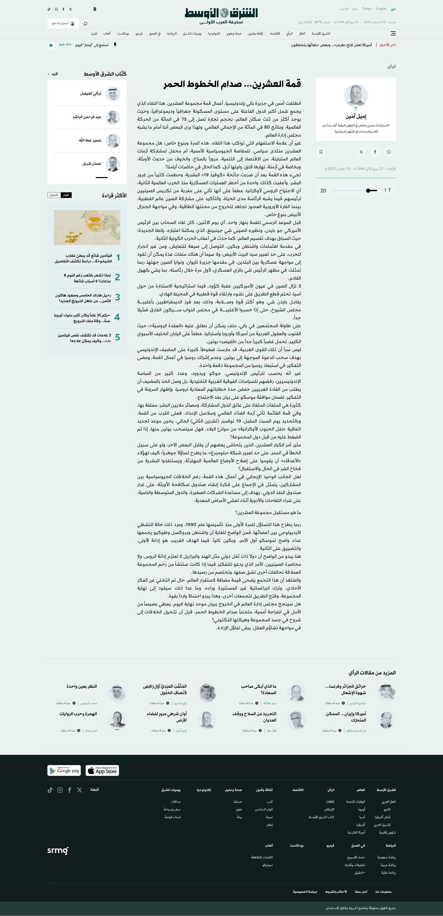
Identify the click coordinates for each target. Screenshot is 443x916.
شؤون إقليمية (387, 833)
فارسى (344, 9)
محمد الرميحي (88, 703)
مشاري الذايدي (358, 703)
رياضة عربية (388, 865)
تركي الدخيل (180, 703)
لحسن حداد (91, 731)
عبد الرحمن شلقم (356, 731)
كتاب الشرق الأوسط (321, 817)
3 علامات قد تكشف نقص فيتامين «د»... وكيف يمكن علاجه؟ (84, 338)
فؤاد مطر (271, 731)
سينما (269, 817)
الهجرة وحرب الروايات (78, 714)
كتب (270, 802)
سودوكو (268, 865)
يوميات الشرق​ (192, 34)
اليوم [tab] (66, 195)
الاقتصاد (275, 34)
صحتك (237, 802)
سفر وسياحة (172, 810)
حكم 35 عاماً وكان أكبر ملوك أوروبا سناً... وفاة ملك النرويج (82, 318)
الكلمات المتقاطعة (262, 858)
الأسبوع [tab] (54, 195)
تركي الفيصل (90, 93)
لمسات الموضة (172, 817)
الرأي (289, 34)
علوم (239, 810)
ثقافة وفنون (255, 34)
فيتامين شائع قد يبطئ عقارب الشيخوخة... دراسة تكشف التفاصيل (83, 258)
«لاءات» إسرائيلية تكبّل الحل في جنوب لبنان (337, 45)
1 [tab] (102, 178)
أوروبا (361, 810)
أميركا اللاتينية (356, 833)
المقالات (330, 802)
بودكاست (123, 34)
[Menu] (393, 33)
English (381, 9)
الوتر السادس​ (264, 810)
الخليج (387, 810)
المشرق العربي (382, 825)
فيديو (139, 34)
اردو (355, 9)
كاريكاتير (329, 810)
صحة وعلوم (234, 34)
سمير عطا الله (90, 140)
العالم (302, 34)
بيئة (239, 817)
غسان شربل (91, 164)
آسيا (362, 817)
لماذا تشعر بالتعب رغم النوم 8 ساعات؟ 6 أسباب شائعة (87, 278)
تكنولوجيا (214, 34)
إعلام (270, 825)
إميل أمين (181, 731)
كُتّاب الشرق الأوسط (105, 74)
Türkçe (366, 9)
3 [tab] (72, 178)
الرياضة (172, 34)
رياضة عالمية (388, 873)
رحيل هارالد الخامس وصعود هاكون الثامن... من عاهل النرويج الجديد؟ (83, 298)
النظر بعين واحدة (82, 686)
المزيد (94, 34)
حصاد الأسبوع (356, 858)
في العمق (154, 34)
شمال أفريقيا (383, 817)
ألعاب (106, 34)
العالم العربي (389, 802)
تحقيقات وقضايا (355, 865)
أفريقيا (361, 825)
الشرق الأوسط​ (321, 34)
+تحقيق (360, 873)
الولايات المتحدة (355, 802)
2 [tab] (87, 178)
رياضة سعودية (386, 858)
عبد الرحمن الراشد (87, 117)
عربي (393, 9)
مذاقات (175, 802)
